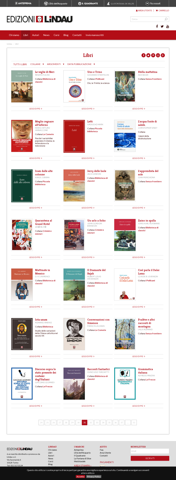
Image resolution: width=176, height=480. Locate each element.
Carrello (163, 10)
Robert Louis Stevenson (94, 277)
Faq (101, 450)
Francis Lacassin (96, 326)
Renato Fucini (42, 75)
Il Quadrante (80, 455)
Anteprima (78, 450)
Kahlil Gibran (42, 177)
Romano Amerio (43, 322)
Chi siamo (14, 35)
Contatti (77, 35)
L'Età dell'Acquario (82, 452)
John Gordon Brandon (94, 224)
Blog (65, 35)
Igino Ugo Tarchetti (98, 372)
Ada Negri (143, 75)
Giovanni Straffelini (98, 75)
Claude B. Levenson (148, 276)
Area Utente (105, 452)
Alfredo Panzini (146, 375)
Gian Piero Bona (146, 177)
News (46, 35)
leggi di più (35, 109)
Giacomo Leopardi (45, 382)
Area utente (145, 10)
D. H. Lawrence (42, 276)
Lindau (9, 44)
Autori (35, 35)
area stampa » (82, 465)
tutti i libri (20, 64)
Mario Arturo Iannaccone (42, 129)
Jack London (94, 174)
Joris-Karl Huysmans (149, 223)
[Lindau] (60, 19)
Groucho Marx (95, 124)
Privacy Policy (94, 476)
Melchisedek (79, 461)
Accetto (80, 476)
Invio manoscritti (95, 35)
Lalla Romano (145, 329)
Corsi (56, 35)
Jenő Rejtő (40, 227)
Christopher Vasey (147, 128)
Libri (25, 35)
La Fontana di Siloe (82, 458)
